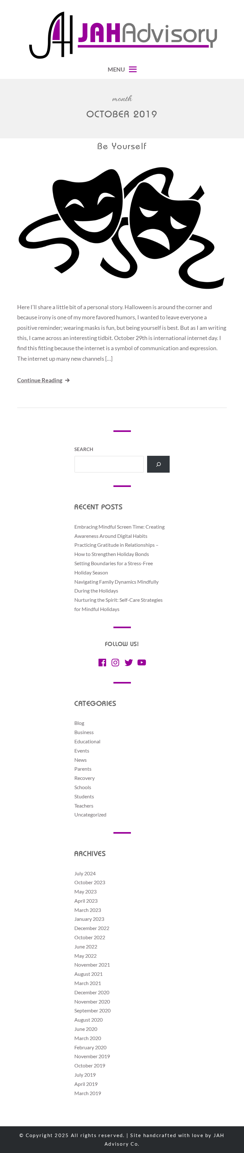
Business (84, 732)
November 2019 (92, 1056)
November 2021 (92, 965)
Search (83, 449)
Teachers (83, 805)
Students (84, 796)
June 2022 (85, 946)
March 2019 (87, 1093)
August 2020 (88, 1020)
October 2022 (89, 937)
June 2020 (85, 1029)
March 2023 (87, 910)
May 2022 (85, 956)
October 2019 (89, 1065)
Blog (79, 723)
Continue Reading (39, 380)
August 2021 (88, 974)
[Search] (158, 464)
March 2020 (87, 1038)
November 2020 (92, 1001)
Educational (87, 741)
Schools (82, 787)
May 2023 (85, 891)
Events (81, 750)
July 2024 (85, 873)
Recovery (84, 778)
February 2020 (90, 1047)
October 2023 (89, 882)
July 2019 (85, 1075)
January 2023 (89, 919)
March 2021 (87, 983)
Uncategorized (90, 814)
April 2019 (86, 1084)
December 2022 (91, 928)
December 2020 (91, 992)
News (80, 760)
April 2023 (86, 901)
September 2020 (92, 1010)
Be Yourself (122, 147)
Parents (83, 769)
